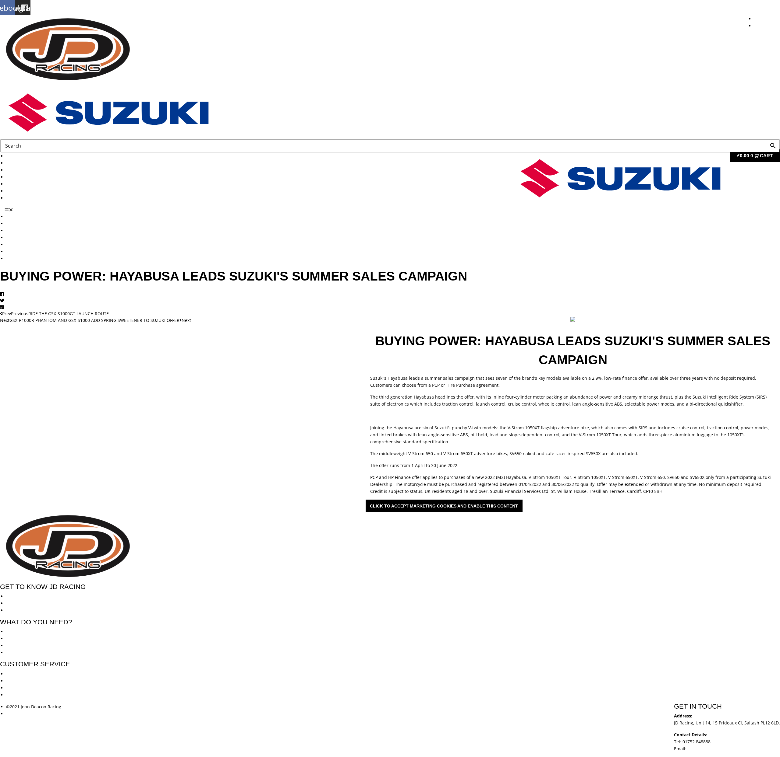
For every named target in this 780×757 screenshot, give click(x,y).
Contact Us (17, 198)
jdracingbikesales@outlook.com (720, 749)
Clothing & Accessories (29, 191)
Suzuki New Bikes (24, 170)
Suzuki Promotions (25, 177)
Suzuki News (19, 184)
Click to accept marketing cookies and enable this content (444, 506)
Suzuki (13, 163)
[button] (392, 209)
